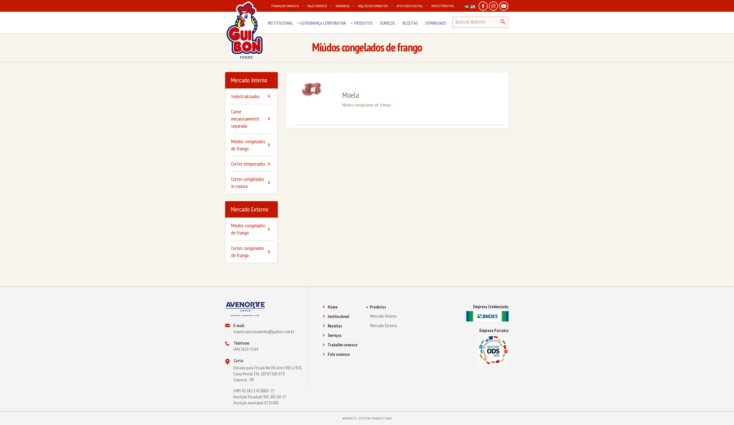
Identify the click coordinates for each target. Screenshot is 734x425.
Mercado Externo (249, 209)
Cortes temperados (248, 163)
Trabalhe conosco (343, 345)
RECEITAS (410, 23)
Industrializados (245, 96)
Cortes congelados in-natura (247, 182)
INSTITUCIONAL (280, 23)
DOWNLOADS (435, 23)
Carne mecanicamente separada (245, 118)
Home (332, 307)
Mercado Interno (249, 80)
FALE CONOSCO (317, 6)
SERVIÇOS (387, 23)
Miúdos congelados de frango (248, 145)
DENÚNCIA (343, 6)
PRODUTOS (363, 23)
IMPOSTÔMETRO (442, 6)
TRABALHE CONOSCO (285, 6)
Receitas (335, 326)
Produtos (378, 307)
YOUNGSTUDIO (381, 418)
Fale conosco (339, 354)
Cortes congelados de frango (247, 252)
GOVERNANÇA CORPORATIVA (323, 23)
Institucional (338, 316)
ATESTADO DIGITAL (410, 6)
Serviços (334, 335)
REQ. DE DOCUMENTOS (373, 6)
